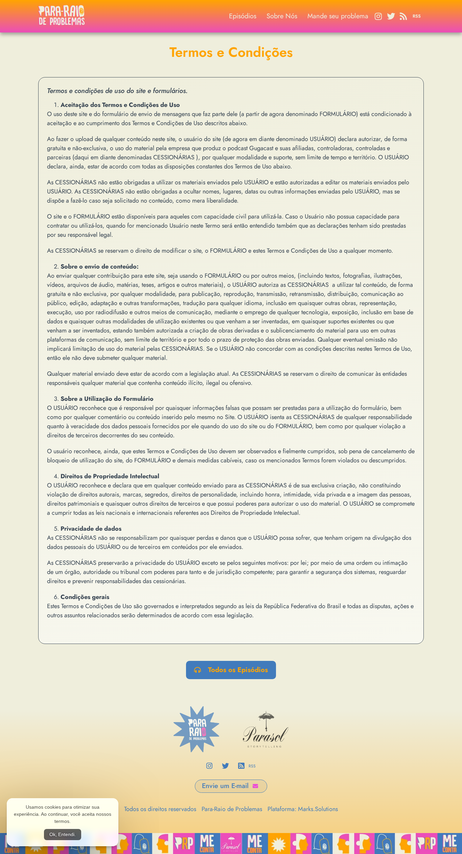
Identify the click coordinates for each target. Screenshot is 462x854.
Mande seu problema (337, 16)
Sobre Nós (282, 16)
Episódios (242, 16)
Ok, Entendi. (62, 834)
